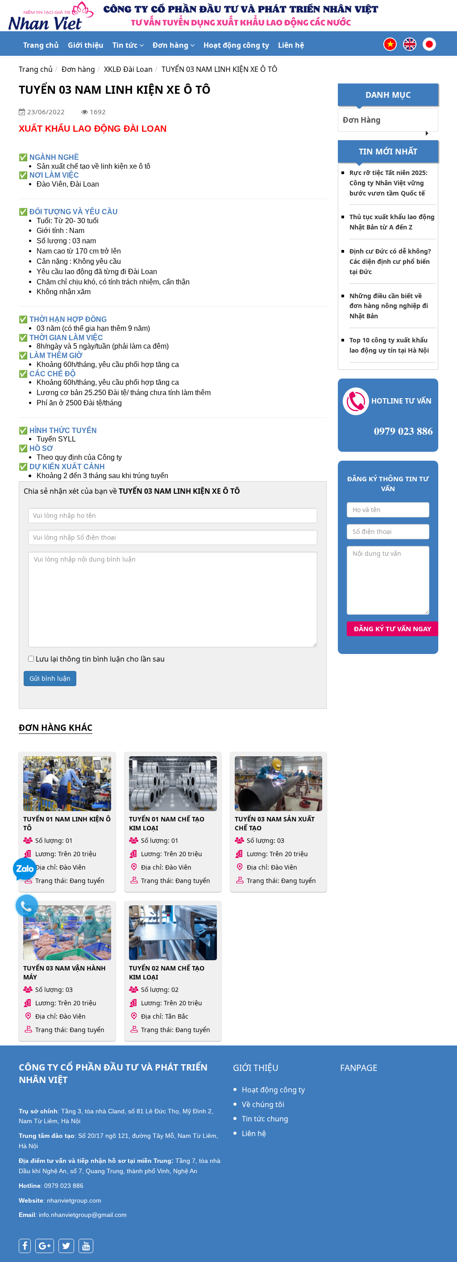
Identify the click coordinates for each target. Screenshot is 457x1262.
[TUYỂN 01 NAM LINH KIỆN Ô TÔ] (67, 783)
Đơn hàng (171, 45)
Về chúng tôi (263, 1104)
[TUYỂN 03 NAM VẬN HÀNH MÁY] (67, 932)
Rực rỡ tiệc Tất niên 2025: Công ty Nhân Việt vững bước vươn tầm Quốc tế (388, 182)
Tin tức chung (265, 1119)
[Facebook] (27, 1246)
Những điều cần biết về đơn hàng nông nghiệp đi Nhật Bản (388, 306)
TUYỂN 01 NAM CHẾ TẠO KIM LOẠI (166, 823)
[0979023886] (31, 910)
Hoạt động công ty (236, 45)
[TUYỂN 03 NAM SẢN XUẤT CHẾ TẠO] (279, 783)
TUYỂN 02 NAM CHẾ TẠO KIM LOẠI (166, 972)
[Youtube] (88, 1246)
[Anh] (409, 43)
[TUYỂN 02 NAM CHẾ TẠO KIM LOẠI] (173, 932)
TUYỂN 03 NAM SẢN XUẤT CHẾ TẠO (275, 823)
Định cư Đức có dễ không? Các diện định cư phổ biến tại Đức (390, 261)
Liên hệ (291, 45)
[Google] (46, 1246)
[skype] (68, 1246)
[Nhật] (429, 43)
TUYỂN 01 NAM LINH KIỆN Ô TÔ (67, 823)
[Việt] (390, 43)
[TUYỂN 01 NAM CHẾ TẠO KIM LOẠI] (173, 783)
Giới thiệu (86, 45)
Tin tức (125, 45)
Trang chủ (41, 45)
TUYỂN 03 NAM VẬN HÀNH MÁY (64, 972)
